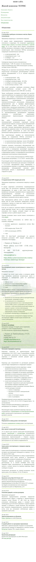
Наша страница (6, 518)
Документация (5, 17)
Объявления (5, 23)
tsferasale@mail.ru (10, 255)
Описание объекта (7, 10)
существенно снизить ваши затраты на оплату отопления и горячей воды (18, 44)
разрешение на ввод (14, 423)
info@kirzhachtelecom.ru (12, 339)
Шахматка (4, 15)
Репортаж (4, 529)
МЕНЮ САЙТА (18, 2)
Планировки (5, 12)
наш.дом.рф (7, 538)
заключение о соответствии (16, 433)
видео (6, 217)
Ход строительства (7, 20)
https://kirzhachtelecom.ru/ (12, 341)
